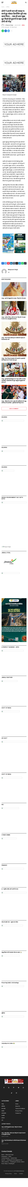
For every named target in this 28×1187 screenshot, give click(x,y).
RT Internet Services (19, 1171)
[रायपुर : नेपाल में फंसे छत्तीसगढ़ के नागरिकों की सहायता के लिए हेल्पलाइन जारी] (14, 329)
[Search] (26, 2)
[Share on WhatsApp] (2, 31)
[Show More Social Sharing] (11, 31)
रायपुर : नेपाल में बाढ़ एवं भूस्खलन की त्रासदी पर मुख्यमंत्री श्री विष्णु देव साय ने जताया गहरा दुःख (13, 359)
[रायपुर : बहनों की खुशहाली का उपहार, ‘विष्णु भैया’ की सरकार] (14, 289)
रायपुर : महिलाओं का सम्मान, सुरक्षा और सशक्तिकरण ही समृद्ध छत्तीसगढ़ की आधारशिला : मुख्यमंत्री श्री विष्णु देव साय (13, 401)
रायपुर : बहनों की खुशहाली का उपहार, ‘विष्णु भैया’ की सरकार (13, 298)
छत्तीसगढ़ (23, 25)
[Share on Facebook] (5, 31)
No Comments (6, 27)
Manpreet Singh (9, 25)
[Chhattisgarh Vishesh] (14, 2)
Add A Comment (14, 408)
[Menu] (2, 2)
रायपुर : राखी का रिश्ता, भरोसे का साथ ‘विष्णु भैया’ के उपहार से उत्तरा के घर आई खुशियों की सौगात (13, 318)
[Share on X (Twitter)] (8, 31)
